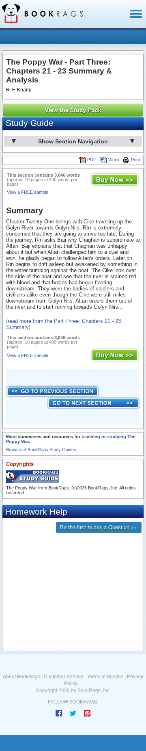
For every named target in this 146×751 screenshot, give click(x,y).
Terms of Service (105, 676)
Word (113, 159)
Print (135, 159)
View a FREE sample (27, 192)
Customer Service (63, 676)
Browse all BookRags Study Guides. (41, 449)
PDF (91, 159)
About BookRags (21, 676)
